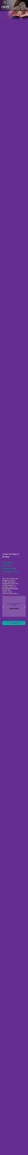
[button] (3, 607)
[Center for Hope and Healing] (5, 5)
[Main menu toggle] (24, 5)
